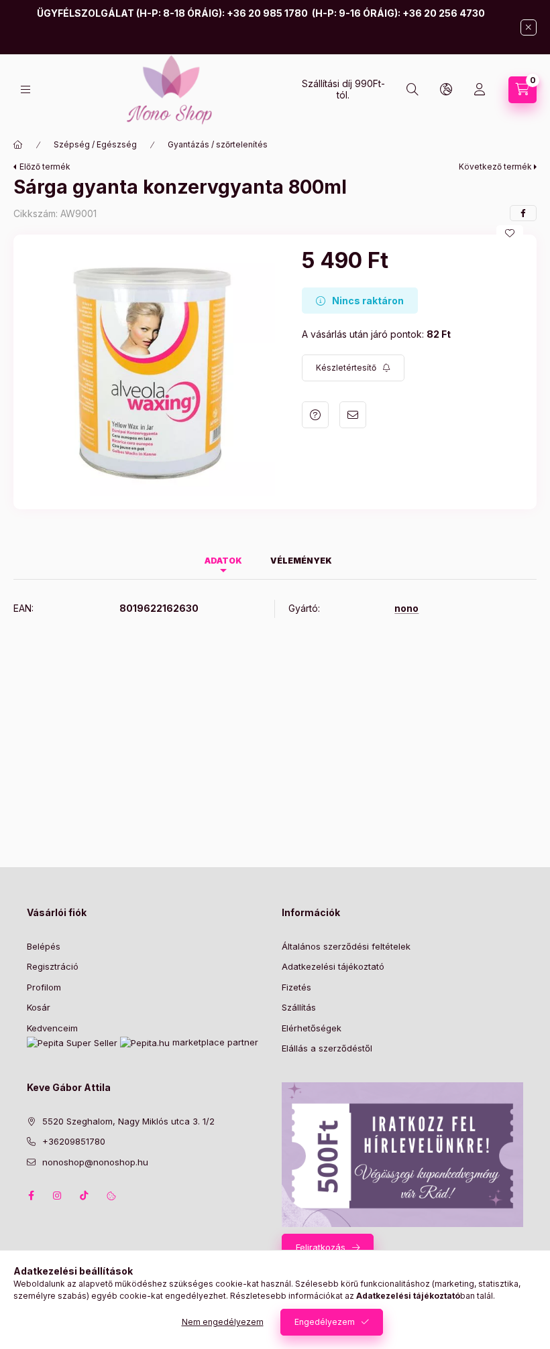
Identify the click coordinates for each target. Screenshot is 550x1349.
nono (406, 608)
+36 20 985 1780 (267, 13)
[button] (151, 372)
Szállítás (299, 1007)
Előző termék (44, 167)
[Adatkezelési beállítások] (111, 1195)
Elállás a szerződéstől (328, 1048)
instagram (57, 1195)
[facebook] (523, 213)
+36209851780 (73, 1141)
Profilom (44, 987)
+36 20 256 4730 (443, 13)
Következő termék (495, 167)
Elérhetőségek (311, 1028)
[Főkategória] (18, 145)
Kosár (38, 1007)
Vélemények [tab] (301, 561)
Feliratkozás (320, 1247)
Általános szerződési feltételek (346, 946)
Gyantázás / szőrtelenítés (218, 144)
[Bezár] (528, 27)
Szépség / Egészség (95, 144)
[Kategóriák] (25, 89)
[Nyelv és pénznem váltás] (446, 89)
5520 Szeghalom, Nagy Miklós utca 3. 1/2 (128, 1121)
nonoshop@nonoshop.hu (95, 1162)
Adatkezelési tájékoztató (333, 966)
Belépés (43, 946)
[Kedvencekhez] (509, 233)
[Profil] (479, 89)
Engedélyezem (324, 1322)
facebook (30, 1195)
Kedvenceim (52, 1028)
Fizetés (296, 987)
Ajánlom (352, 414)
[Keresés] (412, 89)
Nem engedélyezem (223, 1322)
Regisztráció (52, 966)
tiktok (84, 1195)
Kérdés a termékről (315, 414)
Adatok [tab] (223, 561)
